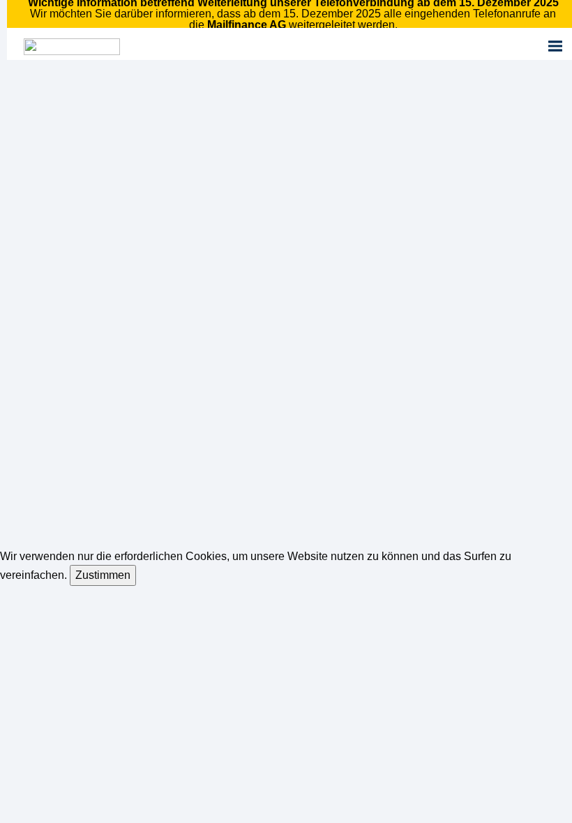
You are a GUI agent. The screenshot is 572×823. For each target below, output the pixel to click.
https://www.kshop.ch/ (102, 514)
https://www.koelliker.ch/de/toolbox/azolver (161, 479)
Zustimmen (102, 575)
